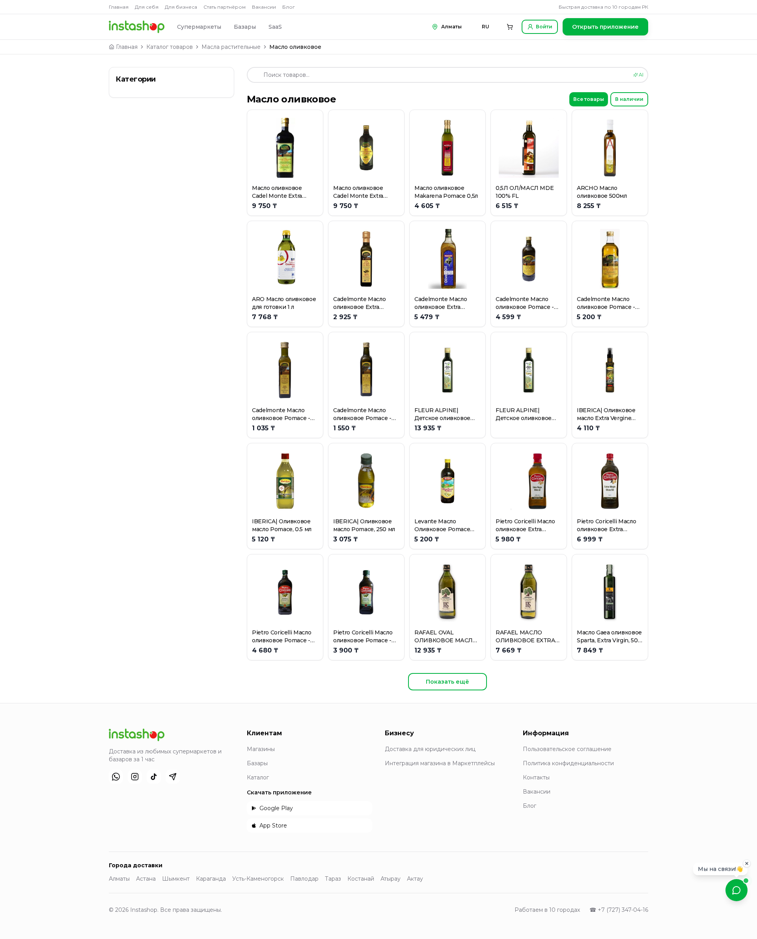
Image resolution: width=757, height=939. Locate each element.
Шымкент (176, 878)
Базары (245, 26)
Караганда (211, 878)
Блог (288, 7)
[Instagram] (135, 777)
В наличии (629, 99)
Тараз (333, 878)
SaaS (275, 26)
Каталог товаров (169, 46)
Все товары (588, 99)
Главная (119, 7)
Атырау (390, 878)
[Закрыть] (747, 861)
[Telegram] (173, 777)
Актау (415, 878)
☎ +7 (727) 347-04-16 (618, 909)
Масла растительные (231, 46)
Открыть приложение (605, 26)
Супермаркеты (199, 26)
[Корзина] (510, 27)
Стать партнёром (224, 7)
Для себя (146, 7)
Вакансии (264, 7)
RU (485, 27)
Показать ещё (447, 681)
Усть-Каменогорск (258, 878)
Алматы (119, 878)
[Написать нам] (736, 890)
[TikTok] (154, 777)
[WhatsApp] (116, 777)
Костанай (360, 878)
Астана (146, 878)
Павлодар (304, 878)
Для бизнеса (181, 7)
